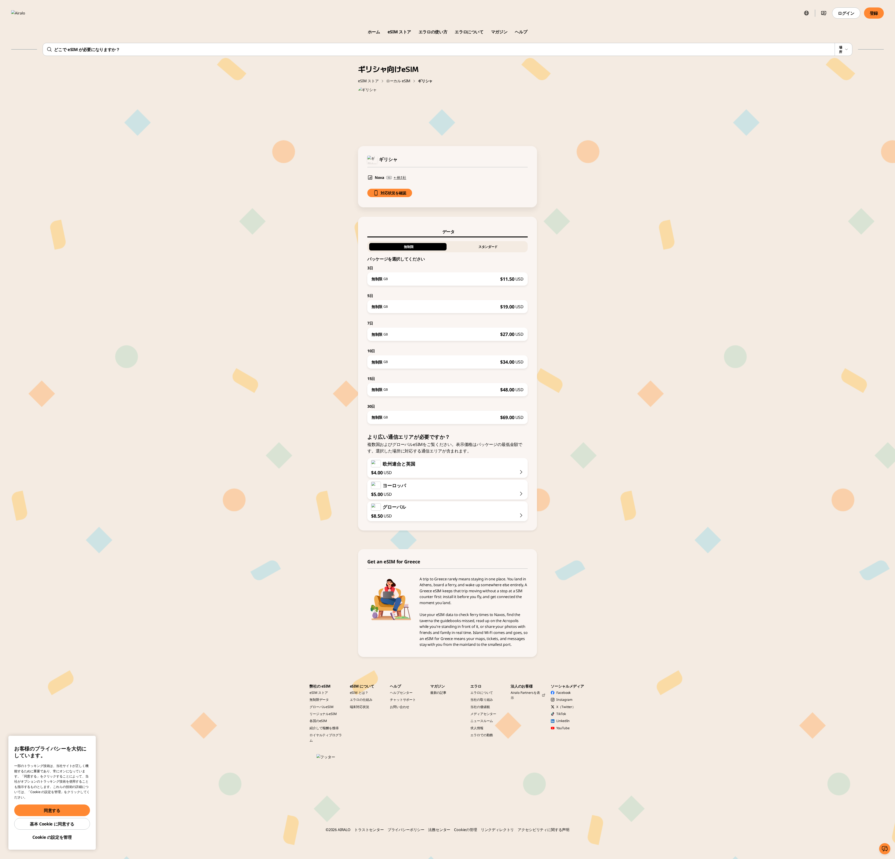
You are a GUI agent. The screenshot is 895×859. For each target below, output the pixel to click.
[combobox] (447, 49)
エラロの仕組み (361, 699)
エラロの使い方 (433, 31)
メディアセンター (483, 714)
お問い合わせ (399, 707)
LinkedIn (563, 721)
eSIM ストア (399, 31)
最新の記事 (438, 692)
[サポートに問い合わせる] (884, 848)
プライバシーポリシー (406, 829)
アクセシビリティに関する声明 (543, 829)
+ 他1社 (400, 177)
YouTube (562, 728)
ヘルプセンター (401, 692)
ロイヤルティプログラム (326, 737)
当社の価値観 (480, 707)
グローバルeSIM (322, 707)
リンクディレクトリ (497, 829)
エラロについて (469, 31)
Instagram (564, 699)
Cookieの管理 (465, 829)
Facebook (563, 692)
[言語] (806, 13)
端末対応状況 (359, 707)
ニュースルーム (481, 721)
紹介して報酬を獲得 (324, 728)
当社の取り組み (481, 699)
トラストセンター (369, 829)
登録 (874, 13)
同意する (52, 810)
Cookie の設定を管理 (52, 837)
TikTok (561, 714)
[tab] (447, 231)
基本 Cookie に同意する (52, 824)
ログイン (846, 13)
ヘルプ (521, 31)
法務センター (439, 829)
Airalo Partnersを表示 (525, 695)
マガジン (499, 31)
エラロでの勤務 (481, 735)
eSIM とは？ (359, 692)
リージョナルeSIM (323, 714)
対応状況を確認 (393, 192)
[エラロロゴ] (25, 13)
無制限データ (319, 699)
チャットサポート (403, 699)
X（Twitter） (565, 707)
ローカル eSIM (398, 80)
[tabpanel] (447, 330)
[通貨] (823, 13)
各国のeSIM (318, 721)
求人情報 (476, 728)
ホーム (374, 31)
